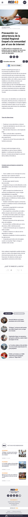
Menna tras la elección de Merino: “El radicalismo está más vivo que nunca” (10, 476)
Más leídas (8, 313)
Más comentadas (19, 313)
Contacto (8, 511)
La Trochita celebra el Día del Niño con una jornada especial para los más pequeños (18, 346)
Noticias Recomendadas (15, 445)
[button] (11, 57)
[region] (14, 282)
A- (26, 61)
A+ (24, 61)
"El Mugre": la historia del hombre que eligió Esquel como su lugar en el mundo (18, 329)
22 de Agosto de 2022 (6, 27)
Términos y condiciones (16, 511)
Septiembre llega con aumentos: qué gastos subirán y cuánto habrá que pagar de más (18, 338)
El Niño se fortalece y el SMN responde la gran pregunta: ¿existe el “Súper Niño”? (16, 355)
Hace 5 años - (9, 28)
